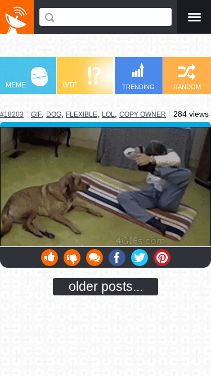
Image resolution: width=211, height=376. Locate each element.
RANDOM (187, 86)
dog (53, 114)
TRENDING (138, 86)
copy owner (142, 114)
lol (108, 114)
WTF (69, 85)
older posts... (106, 286)
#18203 (12, 114)
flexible (81, 114)
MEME (16, 85)
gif (36, 114)
